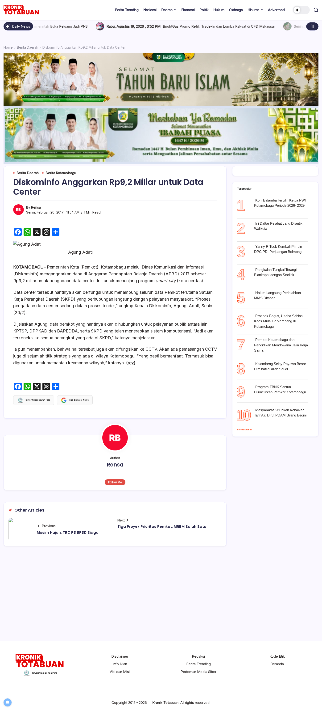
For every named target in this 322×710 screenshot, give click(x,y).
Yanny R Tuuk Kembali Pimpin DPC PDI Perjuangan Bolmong (278, 249)
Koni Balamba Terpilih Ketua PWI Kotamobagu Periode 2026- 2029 (280, 203)
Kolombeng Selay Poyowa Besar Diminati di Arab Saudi (280, 366)
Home (8, 47)
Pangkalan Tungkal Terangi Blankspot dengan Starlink (275, 272)
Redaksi (198, 656)
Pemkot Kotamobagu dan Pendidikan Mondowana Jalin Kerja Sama (281, 345)
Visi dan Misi (120, 671)
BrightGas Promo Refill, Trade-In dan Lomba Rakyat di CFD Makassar (176, 26)
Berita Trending (198, 664)
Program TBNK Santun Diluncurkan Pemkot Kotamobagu (280, 389)
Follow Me (115, 482)
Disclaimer (119, 656)
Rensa (36, 207)
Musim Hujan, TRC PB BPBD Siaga (68, 532)
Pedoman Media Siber (198, 671)
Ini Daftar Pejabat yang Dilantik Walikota (278, 226)
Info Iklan (119, 664)
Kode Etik (277, 656)
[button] (301, 10)
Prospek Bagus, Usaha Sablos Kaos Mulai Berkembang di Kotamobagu (278, 321)
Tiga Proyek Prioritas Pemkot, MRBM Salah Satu (161, 526)
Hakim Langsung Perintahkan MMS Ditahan (277, 295)
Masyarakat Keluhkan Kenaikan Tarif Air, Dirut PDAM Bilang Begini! (280, 412)
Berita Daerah (27, 47)
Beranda (277, 664)
